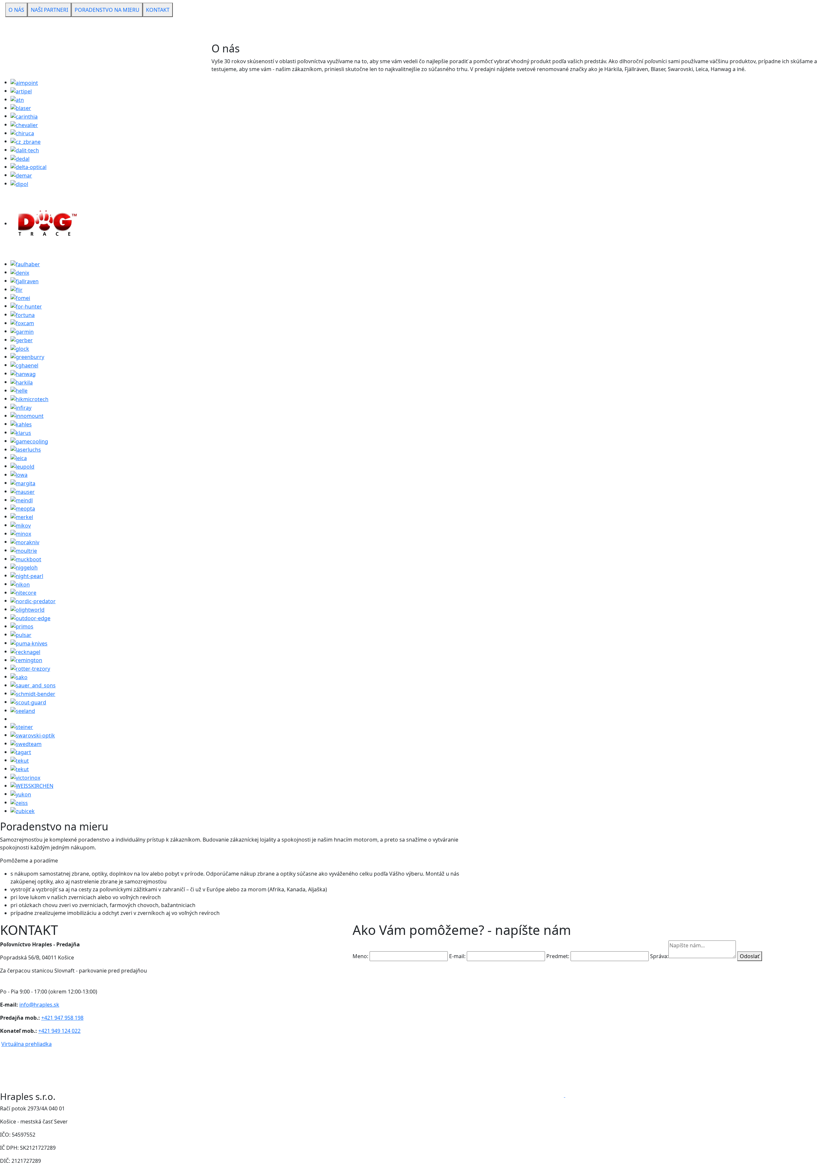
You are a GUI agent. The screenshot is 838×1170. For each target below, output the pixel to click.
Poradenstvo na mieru (107, 9)
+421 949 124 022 (59, 1030)
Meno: (360, 956)
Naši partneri (49, 9)
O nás (16, 9)
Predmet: (557, 956)
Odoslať (749, 956)
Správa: (659, 956)
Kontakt (158, 9)
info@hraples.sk (39, 1004)
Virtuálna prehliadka (26, 1044)
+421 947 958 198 (62, 1017)
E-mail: (457, 956)
